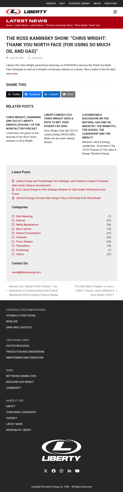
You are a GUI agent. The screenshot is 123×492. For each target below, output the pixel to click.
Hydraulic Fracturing (20, 315)
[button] (115, 11)
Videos (20, 254)
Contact (11, 418)
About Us (14, 400)
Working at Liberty (18, 430)
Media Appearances (27, 224)
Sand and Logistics (19, 327)
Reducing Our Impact (20, 381)
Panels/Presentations (28, 233)
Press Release (24, 241)
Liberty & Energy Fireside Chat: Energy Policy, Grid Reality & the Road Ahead (58, 198)
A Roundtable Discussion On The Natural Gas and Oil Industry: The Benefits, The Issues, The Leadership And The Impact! (99, 126)
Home (9, 25)
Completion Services (25, 309)
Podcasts (37, 57)
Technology (22, 250)
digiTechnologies (17, 345)
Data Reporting (24, 216)
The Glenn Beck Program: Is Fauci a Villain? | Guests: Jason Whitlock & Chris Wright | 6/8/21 (93, 291)
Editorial (20, 220)
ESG (9, 370)
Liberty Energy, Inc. (54, 486)
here (15, 73)
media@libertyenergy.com (26, 272)
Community (13, 387)
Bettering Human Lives (21, 376)
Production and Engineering (25, 351)
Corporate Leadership (21, 412)
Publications (23, 245)
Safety (10, 406)
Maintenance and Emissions (25, 357)
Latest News (21, 25)
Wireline (12, 321)
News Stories (23, 228)
